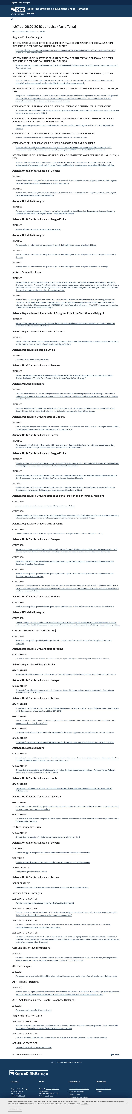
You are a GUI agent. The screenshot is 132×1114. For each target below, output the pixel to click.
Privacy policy (84, 1104)
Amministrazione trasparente (79, 1089)
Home (12, 19)
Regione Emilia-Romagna (20, 2)
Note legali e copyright (76, 1091)
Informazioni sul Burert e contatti (103, 1090)
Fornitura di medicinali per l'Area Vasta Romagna (34, 1047)
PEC (51, 1096)
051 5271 (21, 1096)
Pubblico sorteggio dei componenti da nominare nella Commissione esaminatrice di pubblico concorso (53, 852)
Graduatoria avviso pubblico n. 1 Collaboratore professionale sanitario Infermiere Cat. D (48, 837)
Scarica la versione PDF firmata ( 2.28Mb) (28, 31)
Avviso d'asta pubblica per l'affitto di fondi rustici (34, 1010)
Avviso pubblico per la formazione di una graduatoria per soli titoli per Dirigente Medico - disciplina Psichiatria (56, 245)
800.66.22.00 (54, 1093)
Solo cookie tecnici (15, 1109)
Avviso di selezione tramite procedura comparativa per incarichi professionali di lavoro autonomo (51, 137)
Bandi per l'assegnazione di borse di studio (31, 871)
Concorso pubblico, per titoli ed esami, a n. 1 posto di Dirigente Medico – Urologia (45, 505)
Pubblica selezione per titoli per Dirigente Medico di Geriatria (38, 229)
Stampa (116, 1054)
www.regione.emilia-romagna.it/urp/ (49, 1090)
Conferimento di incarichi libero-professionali (32, 359)
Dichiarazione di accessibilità (78, 1097)
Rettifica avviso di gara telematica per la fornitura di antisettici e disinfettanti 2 (45, 903)
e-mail (47, 1096)
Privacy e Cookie (74, 1094)
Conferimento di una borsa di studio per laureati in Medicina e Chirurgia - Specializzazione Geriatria (52, 887)
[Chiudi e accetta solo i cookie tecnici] (127, 1102)
